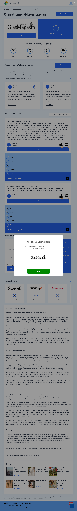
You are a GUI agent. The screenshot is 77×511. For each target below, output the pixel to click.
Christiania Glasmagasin (38, 242)
